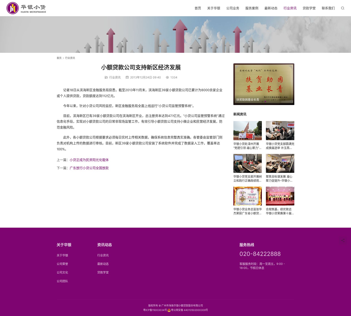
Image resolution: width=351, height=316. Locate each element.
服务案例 (251, 8)
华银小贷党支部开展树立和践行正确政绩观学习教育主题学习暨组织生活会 (247, 179)
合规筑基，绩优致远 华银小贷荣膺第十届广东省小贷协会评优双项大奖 (280, 211)
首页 (198, 8)
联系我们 (328, 8)
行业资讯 (290, 8)
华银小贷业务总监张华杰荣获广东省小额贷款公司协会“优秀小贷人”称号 (247, 211)
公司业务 (232, 8)
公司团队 (62, 281)
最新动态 (270, 8)
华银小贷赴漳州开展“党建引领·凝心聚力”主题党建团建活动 (247, 146)
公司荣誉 (62, 263)
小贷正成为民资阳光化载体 (89, 160)
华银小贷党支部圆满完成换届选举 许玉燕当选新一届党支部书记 (280, 146)
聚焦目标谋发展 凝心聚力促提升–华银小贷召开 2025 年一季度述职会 (280, 179)
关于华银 (213, 8)
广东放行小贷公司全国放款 (89, 168)
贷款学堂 (309, 8)
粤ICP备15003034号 (155, 310)
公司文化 (62, 272)
